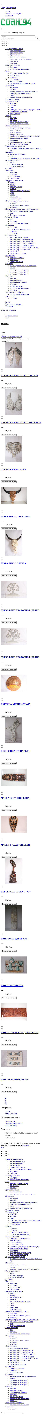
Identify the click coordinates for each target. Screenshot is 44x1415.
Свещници (9, 225)
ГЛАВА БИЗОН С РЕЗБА (13, 563)
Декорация (9, 85)
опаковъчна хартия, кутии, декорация (24, 158)
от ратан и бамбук (17, 166)
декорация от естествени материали (23, 91)
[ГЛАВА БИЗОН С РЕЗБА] (14, 555)
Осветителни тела (12, 160)
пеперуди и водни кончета (20, 93)
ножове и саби (15, 199)
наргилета (14, 197)
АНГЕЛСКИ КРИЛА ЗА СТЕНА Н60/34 (21, 422)
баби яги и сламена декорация (21, 211)
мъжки (12, 195)
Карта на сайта (11, 1125)
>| (6, 1104)
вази (11, 213)
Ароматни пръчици (17, 51)
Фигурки (8, 276)
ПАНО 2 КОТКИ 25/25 (12, 985)
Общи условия (11, 1113)
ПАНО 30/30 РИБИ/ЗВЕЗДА (15, 1079)
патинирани (14, 179)
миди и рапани (15, 132)
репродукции (15, 114)
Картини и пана (11, 101)
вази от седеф (15, 130)
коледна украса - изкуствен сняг (22, 243)
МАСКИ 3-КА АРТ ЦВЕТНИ (15, 845)
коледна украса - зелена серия (21, 239)
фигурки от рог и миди (19, 144)
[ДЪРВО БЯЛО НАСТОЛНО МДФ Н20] (14, 602)
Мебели (8, 116)
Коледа (12, 156)
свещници (14, 140)
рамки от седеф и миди (19, 138)
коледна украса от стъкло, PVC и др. (24, 247)
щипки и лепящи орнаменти (21, 97)
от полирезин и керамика (19, 69)
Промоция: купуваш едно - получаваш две (21, 209)
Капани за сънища (12, 99)
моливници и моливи (18, 282)
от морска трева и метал (19, 122)
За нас (7, 1111)
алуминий (14, 87)
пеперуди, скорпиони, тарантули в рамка (25, 110)
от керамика (14, 75)
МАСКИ (13, 103)
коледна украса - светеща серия (22, 245)
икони (12, 268)
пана (12, 108)
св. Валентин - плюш (18, 254)
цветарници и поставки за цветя (22, 83)
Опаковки (9, 152)
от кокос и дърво (16, 164)
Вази (7, 71)
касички (13, 278)
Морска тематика (12, 126)
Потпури (13, 63)
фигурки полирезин (17, 215)
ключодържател (16, 187)
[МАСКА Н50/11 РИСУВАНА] (14, 789)
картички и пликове (17, 154)
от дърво (13, 120)
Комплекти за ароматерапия (20, 59)
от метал (13, 77)
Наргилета (14, 61)
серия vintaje (10, 256)
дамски (12, 183)
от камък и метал (16, 286)
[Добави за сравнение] (2, 369)
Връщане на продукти (13, 1123)
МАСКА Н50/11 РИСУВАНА (15, 798)
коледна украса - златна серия (21, 241)
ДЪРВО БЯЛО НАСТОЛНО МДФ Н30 (20, 657)
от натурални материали (19, 294)
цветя (12, 95)
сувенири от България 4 (19, 274)
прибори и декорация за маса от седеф (24, 136)
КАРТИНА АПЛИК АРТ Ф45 (15, 704)
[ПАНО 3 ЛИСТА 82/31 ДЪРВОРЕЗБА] (14, 1024)
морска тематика (16, 134)
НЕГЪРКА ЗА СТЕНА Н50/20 (16, 892)
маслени (13, 105)
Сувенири (9, 264)
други (12, 162)
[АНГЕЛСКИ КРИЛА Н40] (14, 461)
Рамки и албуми (11, 217)
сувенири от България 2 (19, 270)
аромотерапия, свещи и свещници (23, 266)
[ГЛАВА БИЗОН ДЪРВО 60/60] (14, 508)
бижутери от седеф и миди (20, 128)
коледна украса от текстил (20, 250)
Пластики (9, 170)
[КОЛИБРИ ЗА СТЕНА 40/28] (14, 743)
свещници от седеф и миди (20, 142)
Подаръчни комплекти (14, 181)
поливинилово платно (18, 112)
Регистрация (11, 8)
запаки (12, 185)
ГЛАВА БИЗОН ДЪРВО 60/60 (15, 516)
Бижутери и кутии (12, 65)
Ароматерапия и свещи (14, 49)
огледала (13, 118)
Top (2, 1147)
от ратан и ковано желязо (19, 124)
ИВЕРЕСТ (26, 1145)
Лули (12, 193)
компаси (13, 189)
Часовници (9, 296)
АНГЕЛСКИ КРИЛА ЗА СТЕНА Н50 (19, 375)
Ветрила (13, 89)
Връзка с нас (10, 1121)
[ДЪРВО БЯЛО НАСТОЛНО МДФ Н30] (14, 649)
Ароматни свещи (16, 53)
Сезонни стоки (11, 235)
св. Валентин (15, 252)
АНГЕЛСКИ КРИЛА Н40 (13, 469)
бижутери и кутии (17, 258)
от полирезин (15, 176)
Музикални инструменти (15, 146)
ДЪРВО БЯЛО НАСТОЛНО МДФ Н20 (20, 610)
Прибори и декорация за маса (16, 201)
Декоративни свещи (17, 57)
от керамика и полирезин (19, 205)
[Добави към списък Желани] (2, 418)
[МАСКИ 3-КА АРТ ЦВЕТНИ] (14, 836)
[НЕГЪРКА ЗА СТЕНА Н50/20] (14, 883)
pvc (11, 219)
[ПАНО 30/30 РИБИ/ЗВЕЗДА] (14, 1071)
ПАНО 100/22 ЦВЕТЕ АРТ (14, 939)
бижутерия (14, 260)
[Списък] (2, 335)
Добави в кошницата (9, 388)
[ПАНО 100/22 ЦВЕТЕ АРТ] (14, 930)
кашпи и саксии (16, 81)
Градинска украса (12, 79)
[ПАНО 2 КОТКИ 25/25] (14, 977)
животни (13, 172)
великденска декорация (19, 237)
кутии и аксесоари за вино (20, 191)
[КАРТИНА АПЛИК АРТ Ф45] (14, 696)
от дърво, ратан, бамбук (19, 73)
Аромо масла (15, 55)
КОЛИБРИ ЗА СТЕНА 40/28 (15, 751)
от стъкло (13, 233)
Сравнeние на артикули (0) (11, 337)
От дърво (13, 67)
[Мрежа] (4, 335)
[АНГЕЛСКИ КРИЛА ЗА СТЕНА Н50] (14, 367)
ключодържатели (16, 280)
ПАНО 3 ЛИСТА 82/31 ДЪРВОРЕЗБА (19, 1032)
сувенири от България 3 (19, 272)
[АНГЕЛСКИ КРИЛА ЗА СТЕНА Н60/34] (14, 414)
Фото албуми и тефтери (14, 292)
